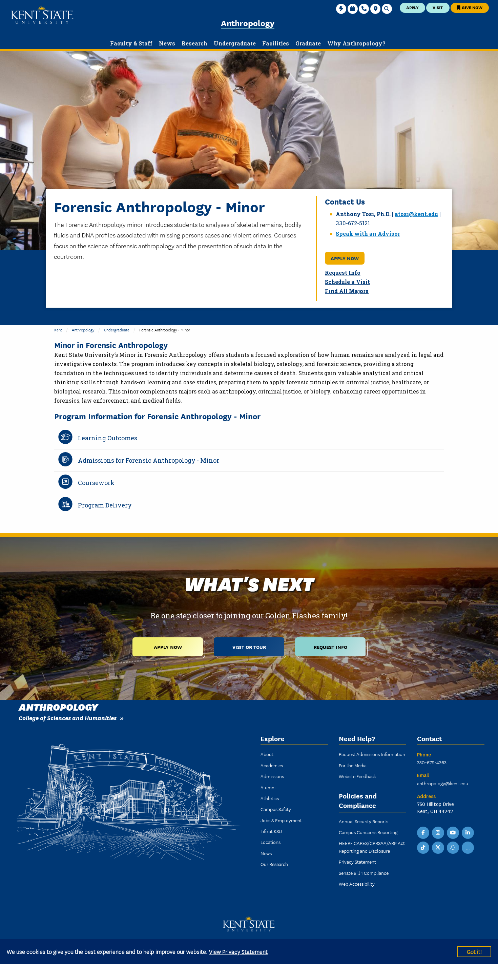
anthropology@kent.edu (442, 783)
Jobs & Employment (281, 820)
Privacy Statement (357, 861)
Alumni (268, 787)
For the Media (353, 765)
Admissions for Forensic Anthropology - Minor (148, 460)
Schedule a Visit (347, 281)
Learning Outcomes (107, 438)
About (267, 754)
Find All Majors (347, 290)
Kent (58, 329)
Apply (412, 7)
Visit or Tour (249, 647)
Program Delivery (105, 505)
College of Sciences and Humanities (68, 717)
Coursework (96, 483)
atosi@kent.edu (416, 213)
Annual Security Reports (363, 821)
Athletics (270, 798)
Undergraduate (116, 329)
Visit (438, 7)
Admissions (272, 776)
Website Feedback (357, 776)
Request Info (342, 272)
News (266, 853)
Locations (271, 842)
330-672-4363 (432, 762)
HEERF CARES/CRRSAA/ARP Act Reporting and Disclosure (372, 846)
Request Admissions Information (372, 754)
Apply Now (345, 258)
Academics (272, 765)
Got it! (474, 951)
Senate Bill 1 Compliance (364, 872)
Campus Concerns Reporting (368, 832)
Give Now (471, 7)
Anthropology (247, 22)
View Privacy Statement (238, 951)
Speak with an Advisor (368, 233)
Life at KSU (271, 831)
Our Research (274, 864)
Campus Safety (276, 809)
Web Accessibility (357, 883)
